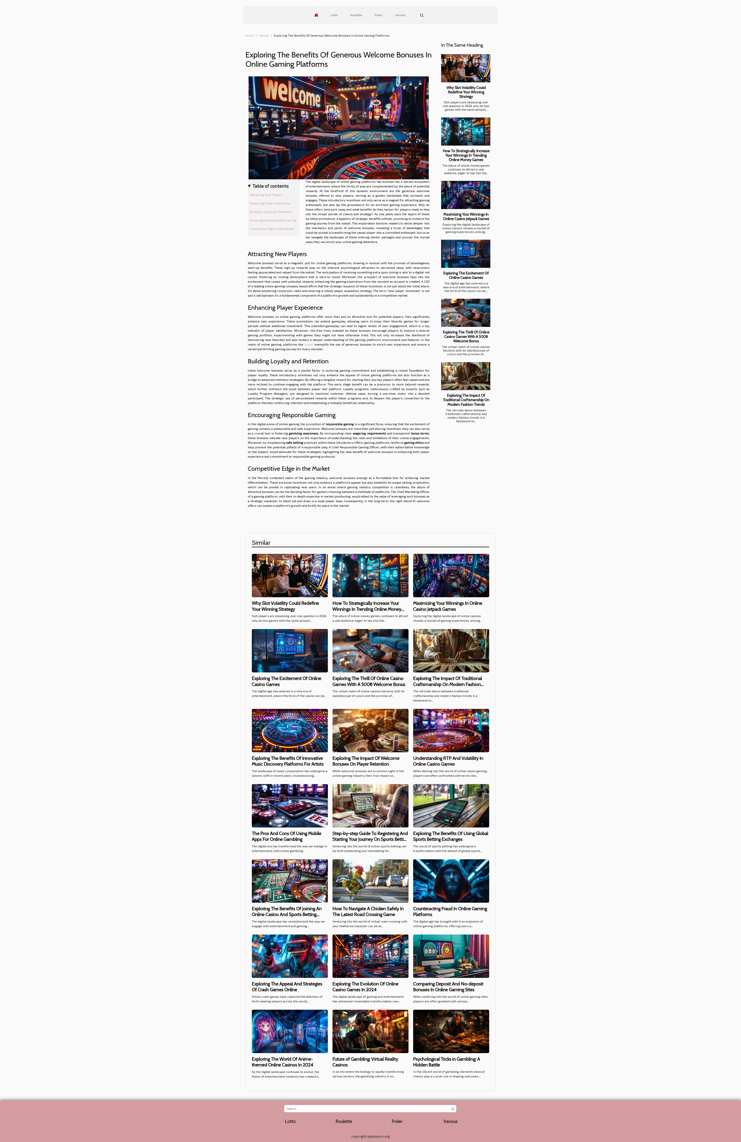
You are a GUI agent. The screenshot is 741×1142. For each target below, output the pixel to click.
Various (400, 15)
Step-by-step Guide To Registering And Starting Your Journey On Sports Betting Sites (370, 839)
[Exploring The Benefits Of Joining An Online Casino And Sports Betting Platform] (290, 880)
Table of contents (271, 186)
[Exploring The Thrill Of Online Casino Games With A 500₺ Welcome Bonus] (465, 313)
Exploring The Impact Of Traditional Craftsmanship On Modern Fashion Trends (466, 400)
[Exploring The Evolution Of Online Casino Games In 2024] (370, 955)
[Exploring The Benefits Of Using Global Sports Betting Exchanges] (451, 805)
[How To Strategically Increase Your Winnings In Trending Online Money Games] (465, 131)
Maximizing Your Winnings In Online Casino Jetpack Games (466, 216)
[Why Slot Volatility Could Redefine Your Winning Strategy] (465, 68)
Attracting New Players (266, 195)
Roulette (356, 15)
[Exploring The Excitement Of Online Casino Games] (465, 254)
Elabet (308, 344)
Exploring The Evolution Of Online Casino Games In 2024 (365, 986)
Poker (379, 15)
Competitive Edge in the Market (272, 228)
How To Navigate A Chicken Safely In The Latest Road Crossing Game (368, 911)
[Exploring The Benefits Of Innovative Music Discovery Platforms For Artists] (290, 730)
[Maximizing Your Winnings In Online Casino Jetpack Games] (465, 195)
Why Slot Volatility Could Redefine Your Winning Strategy (466, 92)
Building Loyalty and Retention (271, 211)
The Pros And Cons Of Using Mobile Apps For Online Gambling (286, 836)
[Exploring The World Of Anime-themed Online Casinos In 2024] (290, 1031)
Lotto (334, 15)
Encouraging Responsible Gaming (273, 220)
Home (249, 35)
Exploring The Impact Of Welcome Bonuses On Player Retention (365, 761)
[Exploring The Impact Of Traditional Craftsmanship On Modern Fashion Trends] (465, 376)
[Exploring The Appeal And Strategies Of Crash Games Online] (290, 955)
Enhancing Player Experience (270, 203)
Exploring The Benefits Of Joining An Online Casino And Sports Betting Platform (287, 914)
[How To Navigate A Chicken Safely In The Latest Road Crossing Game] (370, 880)
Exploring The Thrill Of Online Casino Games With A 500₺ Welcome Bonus (466, 336)
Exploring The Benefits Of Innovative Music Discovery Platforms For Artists (288, 761)
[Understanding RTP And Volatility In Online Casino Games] (451, 730)
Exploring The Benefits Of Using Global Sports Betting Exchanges (450, 836)
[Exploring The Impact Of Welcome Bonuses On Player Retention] (370, 730)
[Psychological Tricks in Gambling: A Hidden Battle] (451, 1031)
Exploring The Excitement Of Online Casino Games (466, 275)
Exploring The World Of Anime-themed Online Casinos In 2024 (282, 1062)
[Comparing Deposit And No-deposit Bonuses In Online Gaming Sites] (451, 955)
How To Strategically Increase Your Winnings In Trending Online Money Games (466, 155)
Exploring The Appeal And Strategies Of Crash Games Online (287, 986)
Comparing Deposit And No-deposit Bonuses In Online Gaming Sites (448, 986)
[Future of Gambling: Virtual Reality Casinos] (370, 1031)
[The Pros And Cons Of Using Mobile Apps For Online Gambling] (290, 805)
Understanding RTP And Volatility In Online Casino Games (448, 761)
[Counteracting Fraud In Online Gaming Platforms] (451, 880)
